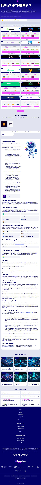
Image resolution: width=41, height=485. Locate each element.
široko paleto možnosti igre (19, 244)
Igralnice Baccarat (20, 426)
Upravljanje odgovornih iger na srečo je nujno (28, 312)
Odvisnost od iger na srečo (6, 481)
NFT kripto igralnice (20, 440)
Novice (20, 417)
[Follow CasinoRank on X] (19, 455)
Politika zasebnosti (20, 419)
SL (19, 457)
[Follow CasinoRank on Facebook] (14, 455)
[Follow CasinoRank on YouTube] (21, 455)
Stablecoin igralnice (20, 442)
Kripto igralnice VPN (20, 443)
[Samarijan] (33, 467)
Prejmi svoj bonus (10, 38)
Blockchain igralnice (20, 438)
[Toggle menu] (2, 1)
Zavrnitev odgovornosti (22, 481)
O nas (20, 412)
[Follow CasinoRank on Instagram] (17, 455)
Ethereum (25, 210)
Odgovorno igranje (14, 481)
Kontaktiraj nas (20, 414)
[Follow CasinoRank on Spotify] (24, 455)
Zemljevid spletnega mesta (20, 483)
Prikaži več (20, 110)
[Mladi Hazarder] (14, 471)
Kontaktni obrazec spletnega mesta (8, 346)
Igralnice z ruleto (20, 430)
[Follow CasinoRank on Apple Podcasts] (26, 455)
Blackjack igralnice (20, 428)
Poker (20, 431)
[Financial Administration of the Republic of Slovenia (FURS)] (9, 467)
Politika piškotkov (35, 481)
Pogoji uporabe (29, 481)
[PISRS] (22, 467)
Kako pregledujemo (20, 416)
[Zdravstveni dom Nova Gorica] (21, 471)
